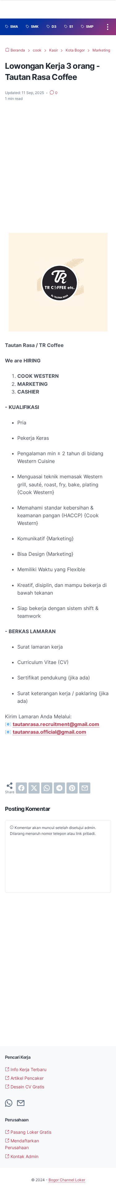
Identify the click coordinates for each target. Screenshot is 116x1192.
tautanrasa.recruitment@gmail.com (56, 724)
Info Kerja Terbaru (27, 1069)
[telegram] (59, 788)
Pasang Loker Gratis (30, 1132)
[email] (84, 788)
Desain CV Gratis (26, 1086)
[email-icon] (20, 1103)
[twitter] (34, 788)
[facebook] (21, 788)
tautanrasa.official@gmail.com (49, 732)
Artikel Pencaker (26, 1078)
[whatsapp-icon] (8, 1103)
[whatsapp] (46, 788)
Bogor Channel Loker (67, 1180)
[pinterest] (72, 788)
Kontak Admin (23, 1156)
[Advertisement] (58, 167)
